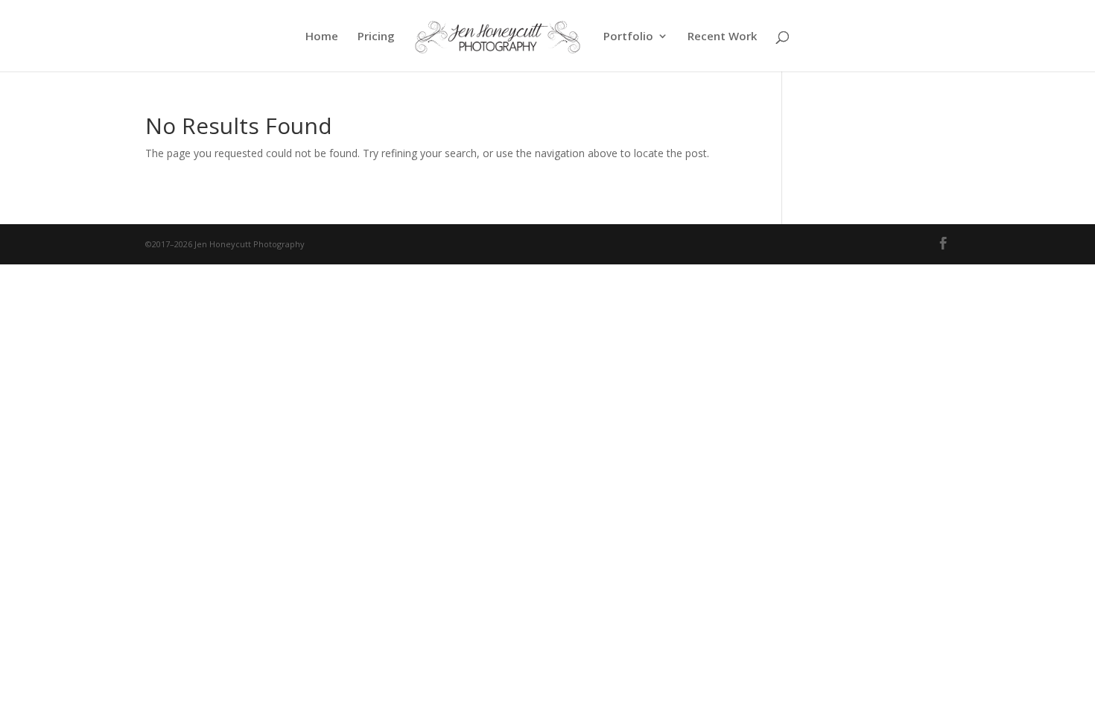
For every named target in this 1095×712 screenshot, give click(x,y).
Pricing (376, 37)
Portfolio (628, 37)
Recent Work (722, 37)
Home (321, 37)
